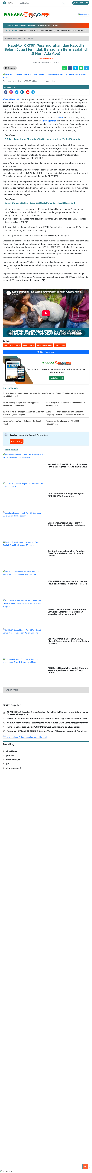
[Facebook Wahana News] (5, 92)
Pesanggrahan (49, 120)
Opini (47, 25)
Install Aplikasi (57, 378)
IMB (61, 117)
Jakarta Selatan (14, 345)
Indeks (55, 25)
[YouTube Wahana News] (27, 92)
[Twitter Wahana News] (16, 92)
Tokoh (41, 25)
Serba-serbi (20, 25)
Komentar (11, 68)
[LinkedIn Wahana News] (22, 92)
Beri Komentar (47, 352)
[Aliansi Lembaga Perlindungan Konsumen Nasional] (25, 737)
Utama (9, 25)
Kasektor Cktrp (28, 345)
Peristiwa (32, 25)
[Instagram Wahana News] (11, 92)
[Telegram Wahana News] (33, 92)
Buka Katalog (16, 441)
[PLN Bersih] (83, 14)
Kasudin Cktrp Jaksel (44, 345)
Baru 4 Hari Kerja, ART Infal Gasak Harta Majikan (65, 393)
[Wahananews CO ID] (27, 14)
